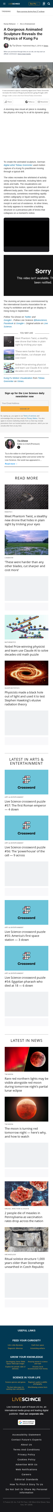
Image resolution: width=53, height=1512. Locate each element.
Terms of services (30, 416)
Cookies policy (26, 1459)
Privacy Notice (32, 418)
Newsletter (44, 102)
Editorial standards (26, 1479)
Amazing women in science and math (37, 1363)
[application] (26, 233)
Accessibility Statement (26, 1434)
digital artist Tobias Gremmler (18, 165)
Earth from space (38, 1345)
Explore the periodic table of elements (15, 1368)
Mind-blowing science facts (37, 1387)
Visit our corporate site (31, 1414)
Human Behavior (10, 24)
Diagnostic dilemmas (15, 1348)
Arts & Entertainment (27, 24)
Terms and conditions (26, 1449)
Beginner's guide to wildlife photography (37, 1383)
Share (10, 102)
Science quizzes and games (15, 1382)
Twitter (28, 317)
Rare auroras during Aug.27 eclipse (30, 11)
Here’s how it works (24, 54)
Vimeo (20, 381)
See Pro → (34, 4)
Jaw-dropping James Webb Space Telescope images (15, 1363)
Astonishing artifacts (37, 1348)
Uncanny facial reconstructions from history (38, 1368)
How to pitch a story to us (26, 1484)
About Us (26, 1444)
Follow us (31, 102)
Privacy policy (26, 1454)
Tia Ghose (17, 45)
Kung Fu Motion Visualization (18, 378)
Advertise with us (26, 1464)
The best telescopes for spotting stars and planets (15, 1388)
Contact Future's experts (26, 1439)
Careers (26, 1474)
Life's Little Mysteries (15, 1345)
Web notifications (26, 1469)
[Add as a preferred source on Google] (26, 1422)
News (46, 45)
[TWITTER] (19, 447)
